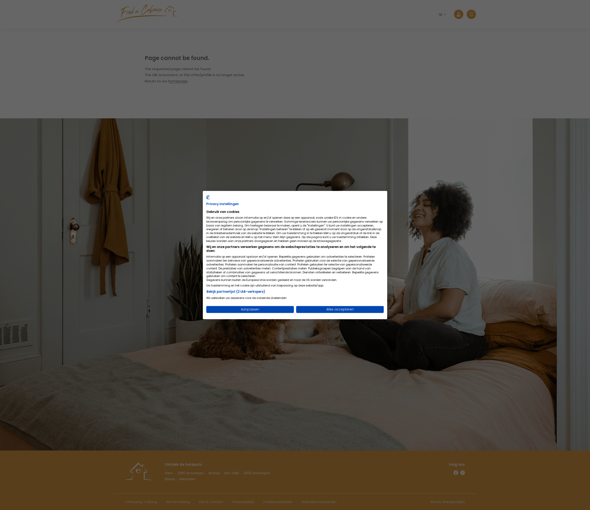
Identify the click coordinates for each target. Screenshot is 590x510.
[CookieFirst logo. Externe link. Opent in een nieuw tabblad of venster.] (208, 197)
